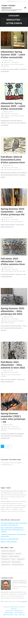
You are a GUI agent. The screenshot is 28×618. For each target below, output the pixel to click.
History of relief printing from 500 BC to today (12, 527)
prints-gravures (19, 64)
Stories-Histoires (19, 612)
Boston (18, 553)
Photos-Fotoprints (9, 612)
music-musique (5, 559)
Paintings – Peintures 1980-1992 (9, 541)
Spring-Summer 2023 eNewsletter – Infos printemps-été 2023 (12, 311)
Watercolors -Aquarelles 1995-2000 (9, 539)
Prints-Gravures (18, 610)
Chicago (4, 556)
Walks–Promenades (8, 614)
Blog (16, 614)
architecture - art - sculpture (8, 550)
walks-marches (5, 66)
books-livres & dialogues (10, 321)
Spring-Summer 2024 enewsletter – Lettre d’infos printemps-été (12, 212)
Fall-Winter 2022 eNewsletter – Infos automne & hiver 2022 (13, 365)
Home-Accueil (9, 610)
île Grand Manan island (10, 271)
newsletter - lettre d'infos (11, 62)
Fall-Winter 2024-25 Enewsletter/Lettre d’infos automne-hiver (13, 160)
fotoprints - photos (9, 64)
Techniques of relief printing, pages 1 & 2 (11, 523)
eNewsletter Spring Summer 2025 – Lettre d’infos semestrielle (13, 106)
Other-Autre (22, 614)
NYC (13, 559)
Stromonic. (24, 601)
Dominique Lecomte (8, 60)
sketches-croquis (16, 561)
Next (10, 446)
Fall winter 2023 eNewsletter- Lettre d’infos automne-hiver (13, 261)
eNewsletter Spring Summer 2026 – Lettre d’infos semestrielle (13, 55)
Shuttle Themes (14, 606)
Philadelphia (20, 559)
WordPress (14, 608)
